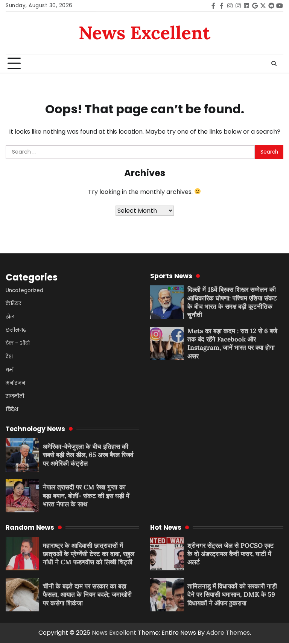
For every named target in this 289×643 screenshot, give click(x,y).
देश (9, 356)
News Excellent (144, 32)
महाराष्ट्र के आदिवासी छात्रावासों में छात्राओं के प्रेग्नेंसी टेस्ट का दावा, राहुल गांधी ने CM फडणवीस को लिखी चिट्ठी (88, 554)
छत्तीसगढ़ (16, 330)
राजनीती (15, 396)
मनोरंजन (15, 383)
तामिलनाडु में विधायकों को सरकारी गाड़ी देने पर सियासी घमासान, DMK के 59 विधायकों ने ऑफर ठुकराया (232, 594)
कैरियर (13, 303)
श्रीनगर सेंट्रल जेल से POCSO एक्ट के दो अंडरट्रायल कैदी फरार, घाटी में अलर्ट (230, 554)
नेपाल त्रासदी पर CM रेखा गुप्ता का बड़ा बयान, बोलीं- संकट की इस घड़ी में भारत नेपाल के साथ (86, 495)
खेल (10, 316)
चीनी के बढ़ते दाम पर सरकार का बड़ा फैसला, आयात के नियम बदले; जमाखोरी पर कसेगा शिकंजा (87, 594)
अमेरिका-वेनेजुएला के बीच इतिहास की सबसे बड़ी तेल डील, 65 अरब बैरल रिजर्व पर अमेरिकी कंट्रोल (88, 455)
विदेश (12, 409)
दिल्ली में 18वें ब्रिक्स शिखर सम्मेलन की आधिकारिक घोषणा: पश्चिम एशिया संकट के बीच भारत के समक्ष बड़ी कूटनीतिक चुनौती (232, 302)
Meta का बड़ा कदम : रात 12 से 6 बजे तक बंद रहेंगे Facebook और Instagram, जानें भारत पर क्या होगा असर (232, 343)
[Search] (274, 63)
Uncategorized (24, 290)
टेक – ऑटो (18, 343)
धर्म (9, 369)
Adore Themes (228, 632)
